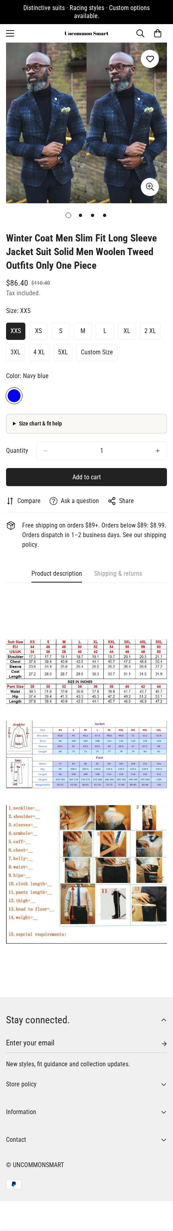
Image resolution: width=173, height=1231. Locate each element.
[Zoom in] (150, 187)
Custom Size (97, 352)
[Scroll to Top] (158, 1188)
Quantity (17, 450)
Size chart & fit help (40, 423)
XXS (15, 331)
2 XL (150, 331)
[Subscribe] (157, 1044)
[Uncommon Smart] (86, 33)
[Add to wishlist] (150, 59)
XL (127, 331)
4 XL (39, 352)
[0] (157, 33)
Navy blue (14, 396)
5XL (63, 352)
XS (38, 331)
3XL (15, 352)
